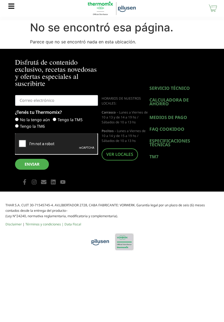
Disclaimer (13, 224)
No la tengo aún (35, 120)
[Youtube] (63, 182)
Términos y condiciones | (44, 224)
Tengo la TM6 (32, 126)
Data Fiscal (72, 224)
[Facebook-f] (24, 182)
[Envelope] (44, 182)
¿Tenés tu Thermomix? (38, 112)
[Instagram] (34, 182)
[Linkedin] (53, 182)
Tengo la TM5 (70, 120)
